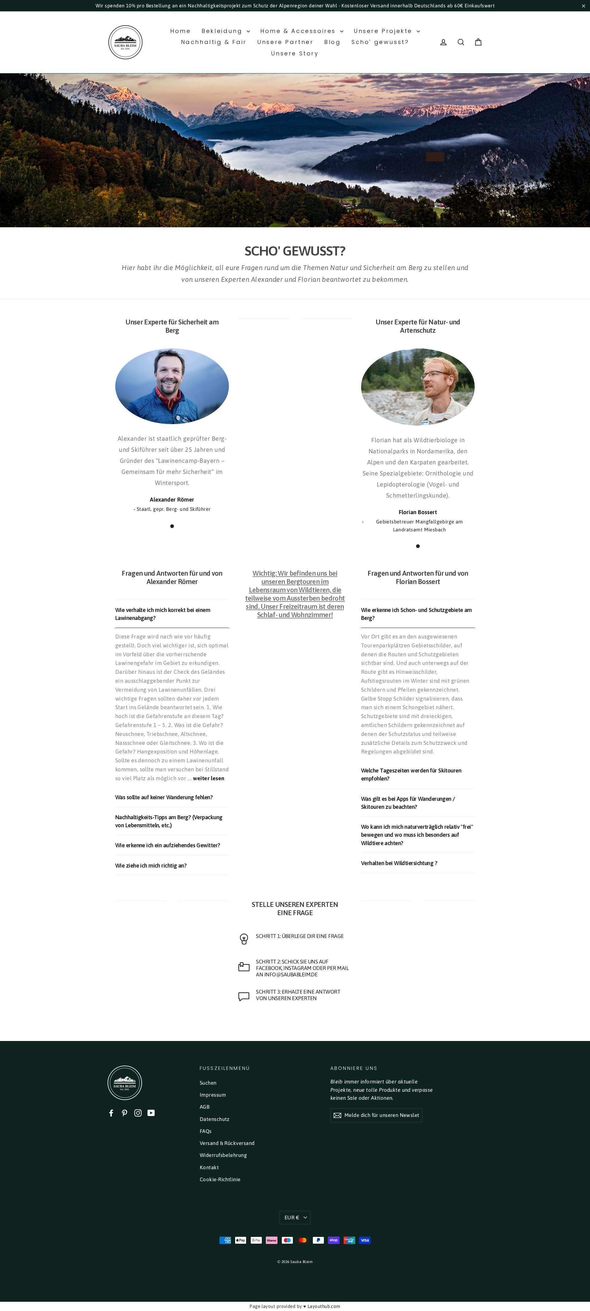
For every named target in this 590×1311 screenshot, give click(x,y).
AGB (205, 1107)
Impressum (213, 1095)
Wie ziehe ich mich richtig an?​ (151, 865)
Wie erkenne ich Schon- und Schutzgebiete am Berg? (416, 613)
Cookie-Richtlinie (220, 1179)
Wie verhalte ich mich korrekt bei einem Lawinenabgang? (162, 613)
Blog (332, 42)
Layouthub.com (324, 1306)
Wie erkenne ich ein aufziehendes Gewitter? (167, 845)
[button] (172, 526)
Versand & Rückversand (227, 1143)
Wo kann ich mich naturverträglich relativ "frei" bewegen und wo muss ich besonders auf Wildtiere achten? (417, 834)
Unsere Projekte (384, 31)
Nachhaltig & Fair (214, 42)
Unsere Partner (285, 42)
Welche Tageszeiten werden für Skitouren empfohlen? (411, 774)
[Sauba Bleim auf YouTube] (151, 1112)
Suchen (208, 1083)
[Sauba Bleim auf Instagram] (138, 1112)
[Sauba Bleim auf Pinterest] (124, 1112)
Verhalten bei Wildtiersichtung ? (399, 863)
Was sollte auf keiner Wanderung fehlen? (164, 797)
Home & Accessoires (299, 31)
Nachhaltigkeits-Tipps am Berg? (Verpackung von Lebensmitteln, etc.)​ (168, 821)
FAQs (206, 1131)
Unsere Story (295, 53)
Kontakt (209, 1167)
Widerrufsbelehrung (223, 1155)
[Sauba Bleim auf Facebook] (111, 1112)
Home (180, 31)
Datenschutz (215, 1119)
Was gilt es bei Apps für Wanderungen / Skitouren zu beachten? (408, 802)
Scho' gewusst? (380, 42)
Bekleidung (223, 31)
